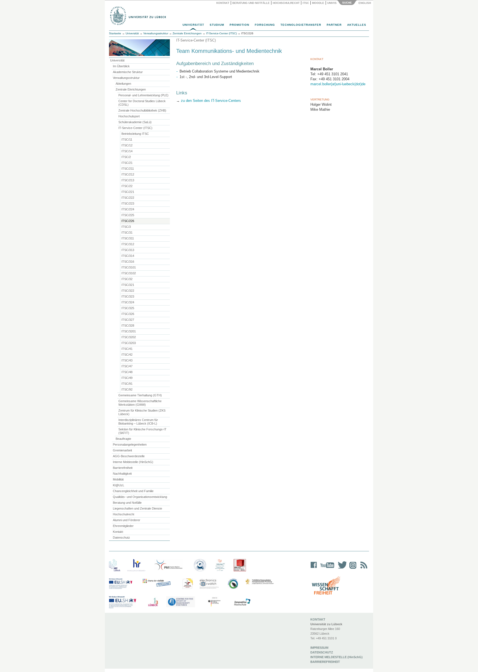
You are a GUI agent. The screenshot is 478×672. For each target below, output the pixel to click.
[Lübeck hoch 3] (153, 602)
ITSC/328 (127, 325)
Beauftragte (123, 438)
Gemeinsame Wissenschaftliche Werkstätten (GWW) (140, 402)
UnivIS (332, 2)
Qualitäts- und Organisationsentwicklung (140, 496)
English (365, 2)
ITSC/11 (126, 139)
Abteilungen (123, 83)
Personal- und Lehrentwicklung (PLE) (143, 95)
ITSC (306, 2)
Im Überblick (121, 66)
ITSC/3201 (128, 331)
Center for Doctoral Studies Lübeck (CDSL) (142, 102)
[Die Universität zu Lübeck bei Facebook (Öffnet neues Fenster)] (313, 568)
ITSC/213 (127, 180)
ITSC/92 (127, 389)
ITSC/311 (127, 238)
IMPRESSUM (319, 647)
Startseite (115, 33)
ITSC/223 (127, 203)
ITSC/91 (127, 383)
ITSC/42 (127, 354)
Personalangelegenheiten (130, 444)
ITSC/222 (127, 197)
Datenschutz (121, 537)
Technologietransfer (300, 24)
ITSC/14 (127, 151)
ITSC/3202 (128, 337)
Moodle (318, 2)
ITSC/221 (127, 191)
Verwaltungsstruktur (155, 33)
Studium (217, 24)
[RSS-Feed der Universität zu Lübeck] (362, 568)
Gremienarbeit (122, 450)
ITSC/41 (127, 348)
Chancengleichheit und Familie (133, 491)
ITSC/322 (127, 290)
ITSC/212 (127, 174)
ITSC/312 (127, 244)
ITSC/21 (127, 162)
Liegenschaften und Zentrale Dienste (137, 508)
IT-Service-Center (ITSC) (135, 128)
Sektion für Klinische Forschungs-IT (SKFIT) (142, 431)
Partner (334, 24)
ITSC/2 (126, 157)
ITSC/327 (127, 319)
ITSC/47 (127, 366)
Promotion (239, 24)
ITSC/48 (127, 372)
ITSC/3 (126, 226)
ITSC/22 (127, 186)
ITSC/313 (127, 250)
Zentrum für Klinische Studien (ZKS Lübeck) (141, 412)
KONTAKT (317, 619)
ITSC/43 (127, 360)
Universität (193, 24)
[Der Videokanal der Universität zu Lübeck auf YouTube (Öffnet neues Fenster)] (326, 568)
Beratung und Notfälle (251, 2)
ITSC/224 (127, 209)
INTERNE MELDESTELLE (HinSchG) (336, 657)
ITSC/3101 (128, 267)
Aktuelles (356, 24)
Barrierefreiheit (123, 467)
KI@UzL (118, 485)
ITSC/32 (127, 279)
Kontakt (222, 2)
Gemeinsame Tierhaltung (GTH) (140, 395)
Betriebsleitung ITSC (135, 133)
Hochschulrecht (286, 2)
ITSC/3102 (128, 273)
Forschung (265, 24)
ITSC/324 (127, 302)
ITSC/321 (127, 284)
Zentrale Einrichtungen (131, 89)
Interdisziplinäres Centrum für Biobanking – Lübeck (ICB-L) (138, 421)
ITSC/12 (127, 145)
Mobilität (118, 479)
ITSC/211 (127, 168)
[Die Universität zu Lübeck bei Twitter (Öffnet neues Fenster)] (340, 568)
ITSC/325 (127, 308)
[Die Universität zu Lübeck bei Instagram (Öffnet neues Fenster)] (351, 568)
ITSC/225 (127, 215)
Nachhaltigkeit (122, 473)
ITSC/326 (127, 314)
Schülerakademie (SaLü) (135, 122)
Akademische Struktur (128, 72)
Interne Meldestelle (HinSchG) (133, 462)
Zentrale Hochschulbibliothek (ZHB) (142, 110)
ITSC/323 (127, 296)
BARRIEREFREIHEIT (325, 661)
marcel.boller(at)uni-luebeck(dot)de (337, 84)
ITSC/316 (127, 261)
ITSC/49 (127, 377)
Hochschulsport (129, 116)
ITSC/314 (127, 255)
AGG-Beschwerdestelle (129, 456)
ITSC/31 (127, 232)
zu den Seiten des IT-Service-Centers (211, 101)
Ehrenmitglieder (123, 526)
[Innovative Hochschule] (242, 602)
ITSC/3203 (128, 343)
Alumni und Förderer (126, 520)
